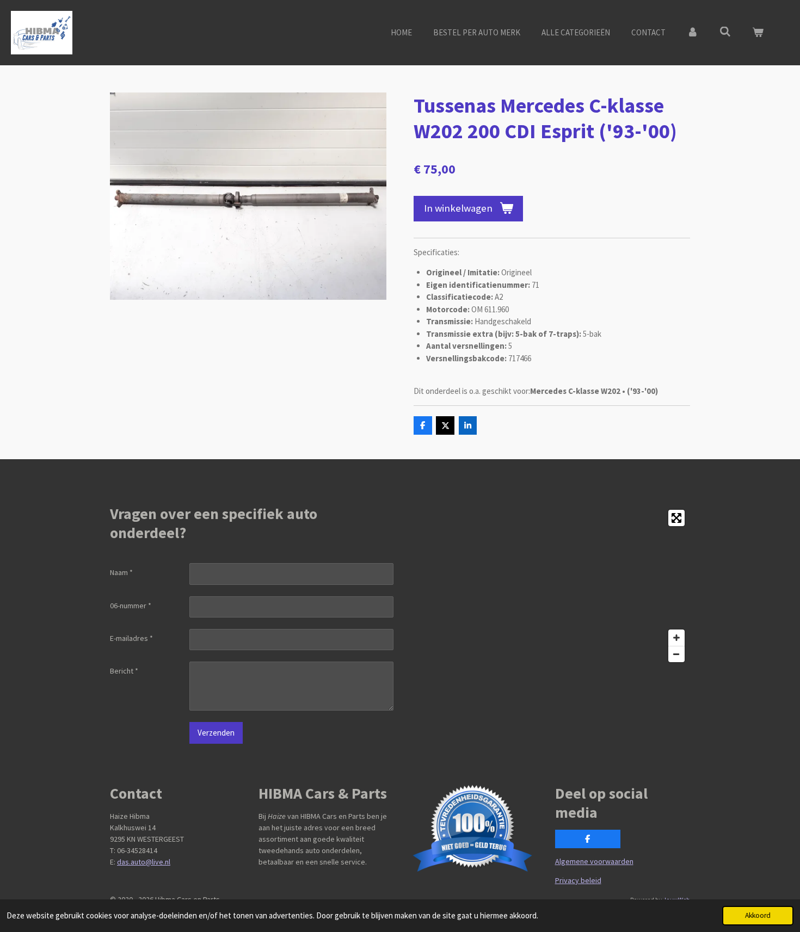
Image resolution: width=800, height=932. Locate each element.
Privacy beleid (578, 880)
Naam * (121, 572)
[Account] (692, 33)
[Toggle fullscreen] (676, 518)
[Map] (548, 586)
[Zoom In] (676, 637)
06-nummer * (130, 605)
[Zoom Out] (676, 654)
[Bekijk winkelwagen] (758, 33)
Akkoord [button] (758, 915)
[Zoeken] (725, 32)
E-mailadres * (131, 638)
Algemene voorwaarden (594, 861)
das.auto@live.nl (143, 862)
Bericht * (124, 671)
